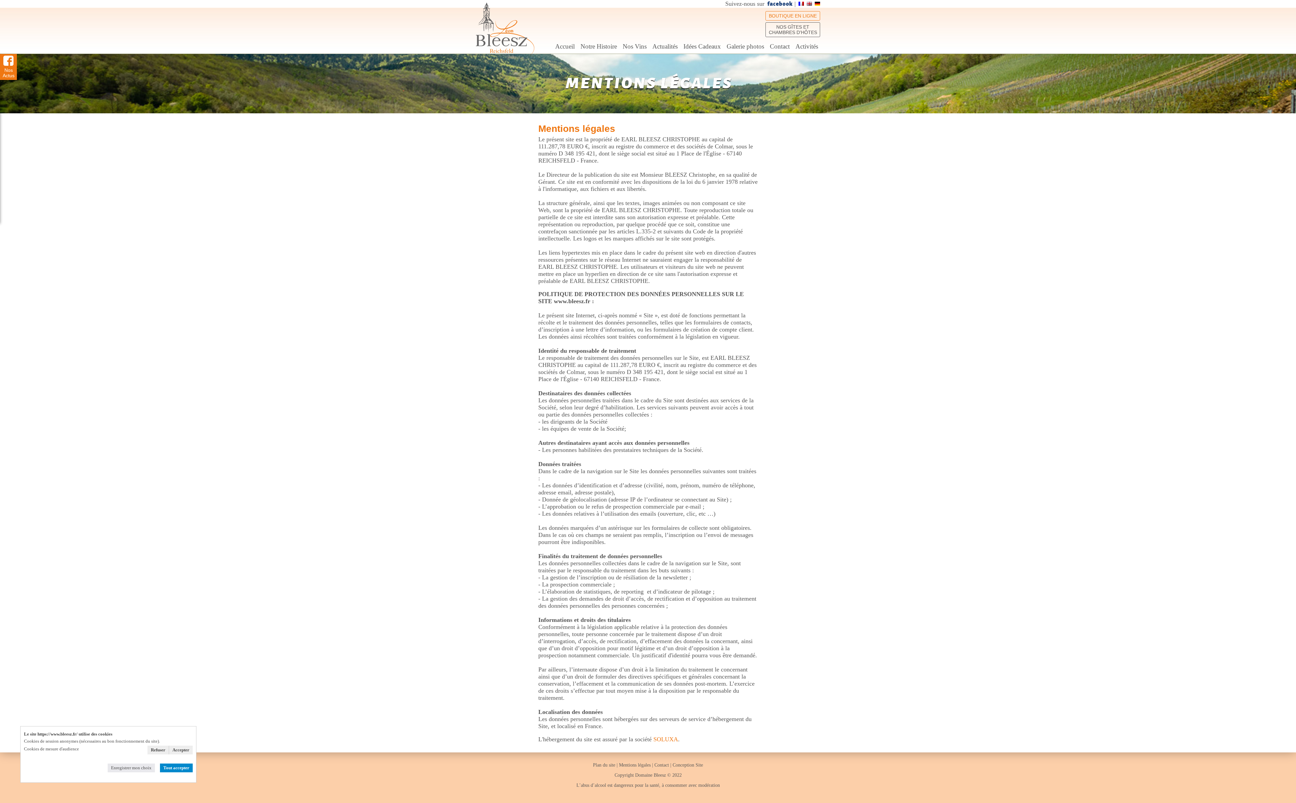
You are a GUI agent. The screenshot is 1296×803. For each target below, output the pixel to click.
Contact (780, 46)
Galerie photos (745, 46)
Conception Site (688, 765)
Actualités (665, 46)
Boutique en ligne (793, 16)
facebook (780, 4)
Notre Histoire (598, 46)
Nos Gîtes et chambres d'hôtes (793, 29)
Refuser (158, 749)
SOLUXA (665, 739)
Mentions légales (635, 765)
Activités (806, 46)
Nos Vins (635, 46)
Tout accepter (176, 767)
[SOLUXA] (505, 30)
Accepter (180, 749)
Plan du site (605, 765)
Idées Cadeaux (702, 46)
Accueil (565, 46)
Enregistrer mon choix (131, 767)
